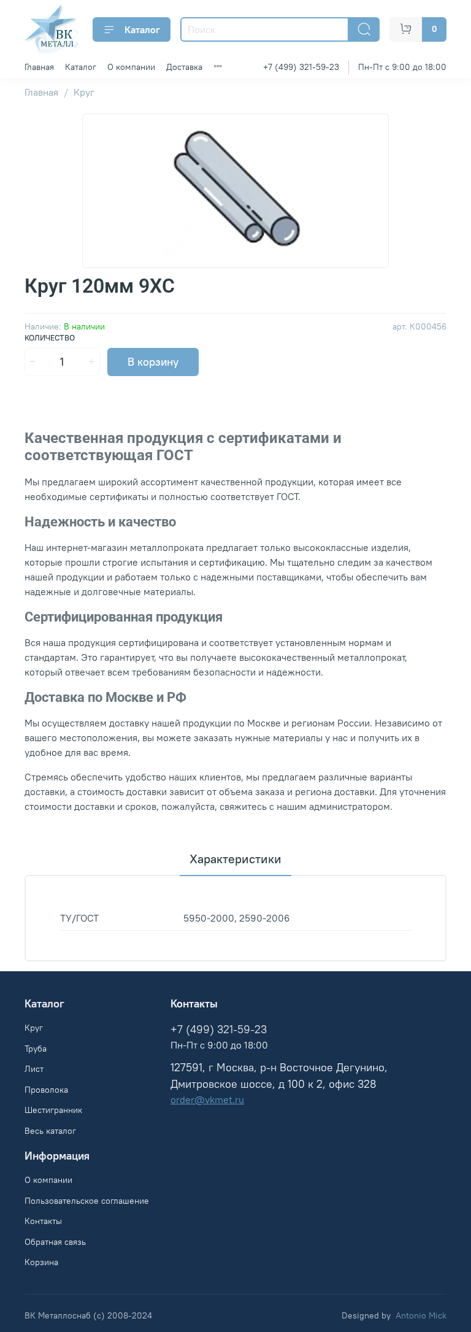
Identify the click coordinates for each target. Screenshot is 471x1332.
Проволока (46, 1089)
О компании (131, 66)
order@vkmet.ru (207, 1099)
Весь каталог (50, 1130)
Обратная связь (55, 1241)
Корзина (41, 1262)
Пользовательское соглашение (87, 1200)
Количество (50, 337)
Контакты (43, 1220)
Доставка (184, 66)
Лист (34, 1068)
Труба (36, 1048)
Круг (84, 92)
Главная (39, 66)
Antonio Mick (421, 1315)
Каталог (142, 29)
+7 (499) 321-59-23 (301, 66)
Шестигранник (53, 1109)
